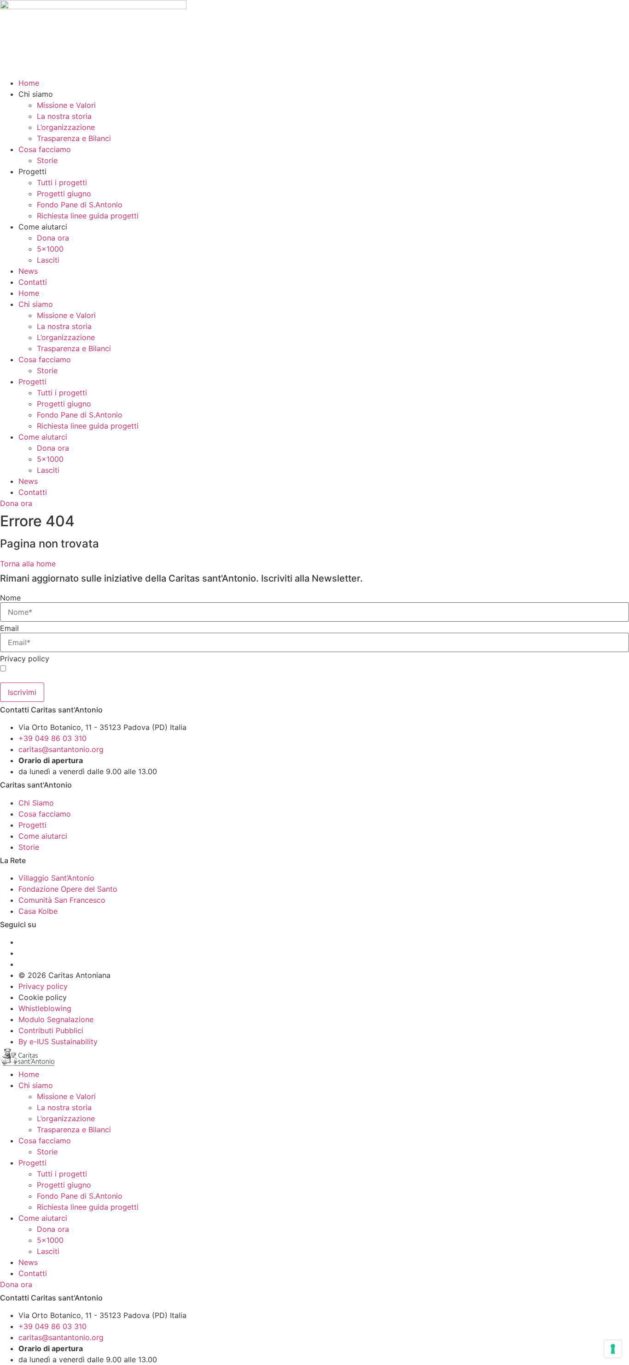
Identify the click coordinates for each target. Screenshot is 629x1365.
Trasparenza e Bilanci (74, 138)
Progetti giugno (64, 193)
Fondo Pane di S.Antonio (79, 204)
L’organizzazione (66, 127)
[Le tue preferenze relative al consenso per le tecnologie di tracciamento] (613, 1349)
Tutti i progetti (62, 182)
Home (28, 83)
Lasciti (48, 260)
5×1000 (50, 248)
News (28, 271)
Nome (10, 597)
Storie (47, 160)
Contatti (32, 282)
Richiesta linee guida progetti (88, 215)
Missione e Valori (66, 105)
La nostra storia (64, 116)
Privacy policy (24, 658)
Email (9, 628)
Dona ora (53, 237)
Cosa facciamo (44, 149)
